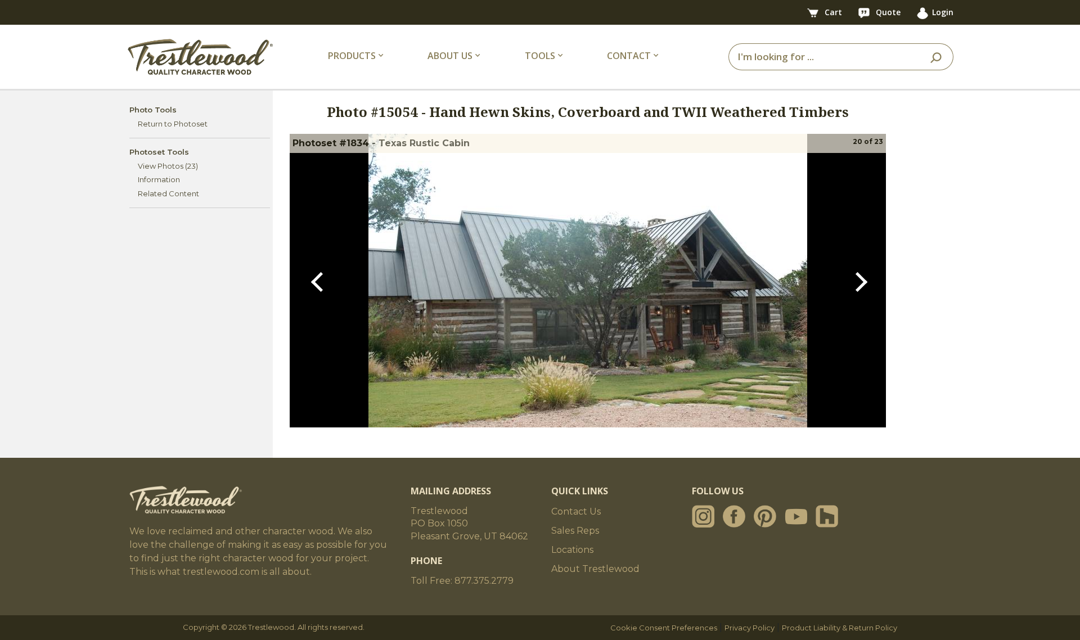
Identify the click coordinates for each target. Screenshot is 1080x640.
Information (159, 179)
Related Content (168, 193)
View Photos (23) (168, 165)
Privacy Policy (749, 627)
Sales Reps (575, 530)
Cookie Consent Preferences (663, 627)
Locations (572, 549)
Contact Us (576, 511)
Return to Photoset (173, 123)
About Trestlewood (595, 569)
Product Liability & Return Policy (839, 627)
